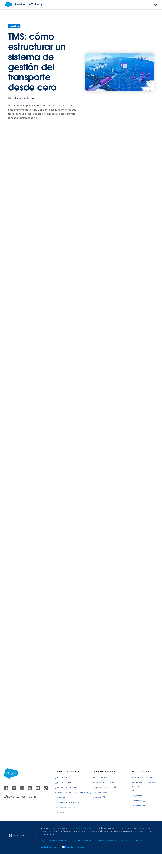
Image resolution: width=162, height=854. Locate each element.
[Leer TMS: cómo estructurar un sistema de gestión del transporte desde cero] (119, 72)
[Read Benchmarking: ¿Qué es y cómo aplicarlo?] (54, 184)
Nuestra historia (100, 777)
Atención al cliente (16, 712)
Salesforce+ (137, 795)
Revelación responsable (108, 840)
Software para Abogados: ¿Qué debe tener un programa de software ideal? (135, 658)
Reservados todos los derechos (83, 828)
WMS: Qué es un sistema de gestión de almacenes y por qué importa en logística (134, 573)
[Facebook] (6, 789)
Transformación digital (125, 217)
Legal (43, 840)
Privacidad (59, 812)
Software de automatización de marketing (73, 792)
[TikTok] (45, 789)
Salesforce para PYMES (142, 777)
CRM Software (138, 790)
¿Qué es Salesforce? (63, 782)
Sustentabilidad (100, 792)
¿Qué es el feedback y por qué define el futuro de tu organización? (27, 747)
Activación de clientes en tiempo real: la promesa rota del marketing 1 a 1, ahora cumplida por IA (81, 573)
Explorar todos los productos (67, 802)
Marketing (11, 217)
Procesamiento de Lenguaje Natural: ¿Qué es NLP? (80, 747)
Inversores (97, 797)
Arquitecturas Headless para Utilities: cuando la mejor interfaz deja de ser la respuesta (133, 331)
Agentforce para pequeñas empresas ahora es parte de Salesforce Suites (129, 745)
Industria (14, 26)
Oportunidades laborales (104, 782)
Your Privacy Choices (76, 846)
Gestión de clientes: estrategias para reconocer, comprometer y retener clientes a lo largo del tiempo (27, 471)
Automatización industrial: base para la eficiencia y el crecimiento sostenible (25, 573)
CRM (8, 455)
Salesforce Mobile (139, 805)
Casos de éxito (61, 797)
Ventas (117, 646)
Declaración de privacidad (83, 840)
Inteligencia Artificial (71, 317)
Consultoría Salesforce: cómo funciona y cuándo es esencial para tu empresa (135, 231)
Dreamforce (137, 800)
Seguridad (126, 840)
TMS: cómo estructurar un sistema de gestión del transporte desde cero (37, 62)
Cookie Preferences (49, 846)
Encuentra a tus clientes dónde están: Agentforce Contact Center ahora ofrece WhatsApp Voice (27, 723)
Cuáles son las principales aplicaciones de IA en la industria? (133, 681)
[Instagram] (30, 789)
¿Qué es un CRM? (62, 777)
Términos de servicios (58, 840)
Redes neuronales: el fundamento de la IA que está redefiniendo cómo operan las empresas (81, 331)
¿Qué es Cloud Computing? (66, 787)
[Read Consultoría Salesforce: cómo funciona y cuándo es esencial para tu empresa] (135, 199)
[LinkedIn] (22, 789)
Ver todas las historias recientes (135, 628)
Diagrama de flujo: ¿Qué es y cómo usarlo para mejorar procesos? (133, 722)
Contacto (139, 840)
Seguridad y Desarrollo (103, 787)
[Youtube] (38, 789)
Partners (10, 317)
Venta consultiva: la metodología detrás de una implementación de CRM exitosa (101, 464)
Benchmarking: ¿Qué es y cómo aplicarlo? (43, 224)
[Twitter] (14, 789)
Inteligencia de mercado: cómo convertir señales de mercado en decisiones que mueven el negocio (25, 334)
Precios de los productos (65, 807)
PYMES (117, 712)
